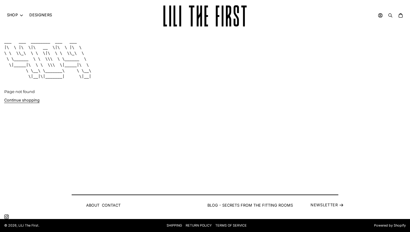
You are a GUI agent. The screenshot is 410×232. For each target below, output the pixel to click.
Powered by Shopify (390, 225)
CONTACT (111, 205)
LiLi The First (28, 225)
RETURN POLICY (199, 225)
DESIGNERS (40, 15)
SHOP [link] (12, 15)
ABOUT (92, 205)
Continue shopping (22, 100)
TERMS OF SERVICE (231, 225)
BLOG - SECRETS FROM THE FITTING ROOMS (250, 205)
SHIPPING (174, 225)
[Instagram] (6, 216)
